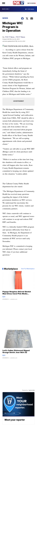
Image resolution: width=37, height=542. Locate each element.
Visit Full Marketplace (28, 268)
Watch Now (31, 3)
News (5, 18)
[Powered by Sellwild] (32, 390)
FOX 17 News (9, 37)
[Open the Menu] (3, 3)
